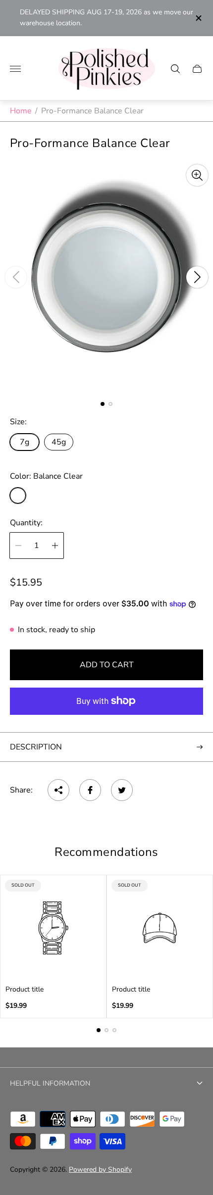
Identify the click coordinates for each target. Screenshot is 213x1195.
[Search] (175, 69)
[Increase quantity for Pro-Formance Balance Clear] (55, 545)
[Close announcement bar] (198, 18)
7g (24, 442)
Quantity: (26, 522)
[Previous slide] (16, 277)
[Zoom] (197, 175)
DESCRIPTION (36, 747)
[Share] (58, 790)
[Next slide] (197, 277)
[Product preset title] (53, 928)
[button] (103, 404)
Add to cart (107, 664)
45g (59, 442)
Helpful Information (50, 1083)
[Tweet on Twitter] (122, 790)
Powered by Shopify (100, 1169)
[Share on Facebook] (90, 790)
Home (21, 110)
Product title (24, 990)
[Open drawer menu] (15, 69)
